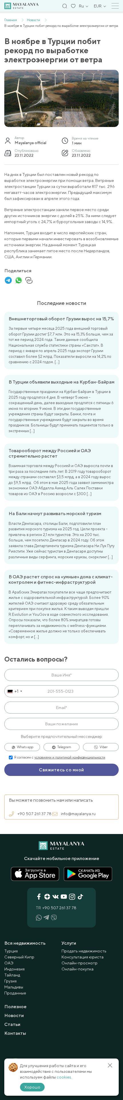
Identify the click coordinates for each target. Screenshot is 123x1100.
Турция (11, 951)
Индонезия (14, 969)
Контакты (15, 1033)
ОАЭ (8, 963)
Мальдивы (13, 987)
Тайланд (12, 975)
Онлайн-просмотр (79, 963)
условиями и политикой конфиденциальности (69, 757)
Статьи (12, 1024)
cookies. (64, 1077)
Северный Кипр (19, 957)
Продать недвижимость (83, 951)
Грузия (10, 981)
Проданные (15, 993)
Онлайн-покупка (77, 969)
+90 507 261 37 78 (34, 813)
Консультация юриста (82, 957)
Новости (14, 1015)
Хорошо (32, 1087)
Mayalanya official (30, 142)
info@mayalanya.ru (78, 813)
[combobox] (14, 691)
